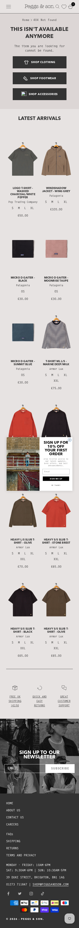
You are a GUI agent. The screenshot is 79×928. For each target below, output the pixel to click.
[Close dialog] (69, 440)
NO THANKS (56, 485)
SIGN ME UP (56, 479)
